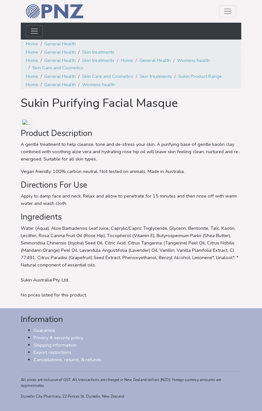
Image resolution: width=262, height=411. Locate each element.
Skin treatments (98, 52)
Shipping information (55, 345)
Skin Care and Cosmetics (57, 67)
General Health (60, 44)
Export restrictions (53, 352)
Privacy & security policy (58, 337)
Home (32, 44)
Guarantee (44, 330)
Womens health (193, 60)
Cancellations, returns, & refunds (67, 359)
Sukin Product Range (200, 76)
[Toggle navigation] (227, 11)
